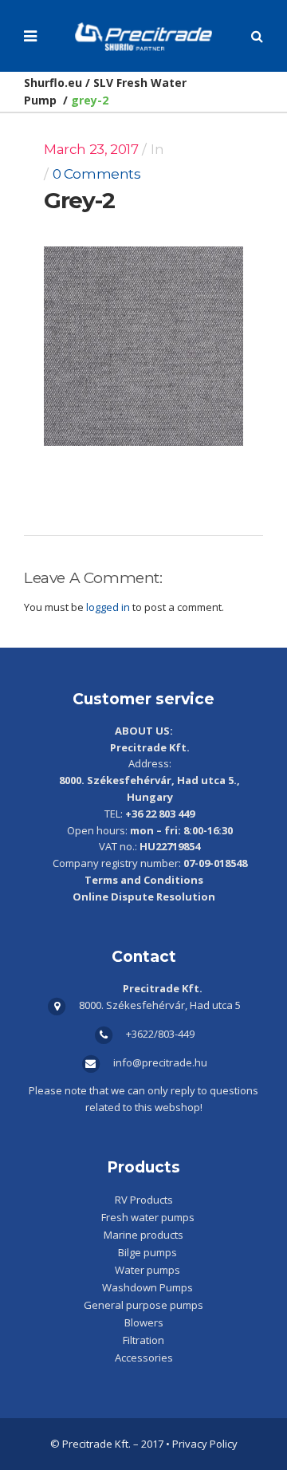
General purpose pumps (143, 1305)
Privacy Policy (205, 1444)
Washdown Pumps (147, 1287)
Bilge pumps (147, 1252)
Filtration (143, 1340)
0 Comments (97, 174)
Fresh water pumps (148, 1217)
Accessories (144, 1357)
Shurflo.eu (53, 82)
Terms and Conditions (144, 880)
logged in (108, 607)
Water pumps (147, 1270)
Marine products (143, 1235)
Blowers (143, 1322)
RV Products (144, 1199)
